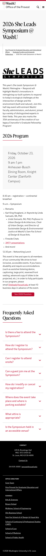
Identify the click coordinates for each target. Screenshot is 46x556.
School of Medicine (13, 533)
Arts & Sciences (11, 500)
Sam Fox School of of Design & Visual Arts (22, 517)
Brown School (10, 504)
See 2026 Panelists (23, 294)
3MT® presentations (15, 243)
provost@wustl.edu (29, 467)
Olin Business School (13, 513)
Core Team (9, 483)
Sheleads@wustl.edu (18, 285)
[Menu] (43, 5)
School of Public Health (14, 538)
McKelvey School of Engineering (18, 509)
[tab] (23, 334)
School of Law (11, 529)
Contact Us (23, 461)
